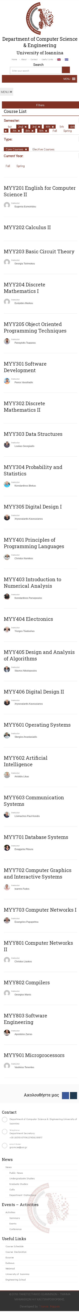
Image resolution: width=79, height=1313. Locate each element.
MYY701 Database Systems (36, 837)
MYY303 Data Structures (33, 434)
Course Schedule (15, 1246)
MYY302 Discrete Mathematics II (24, 406)
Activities (10, 1212)
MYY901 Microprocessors (34, 1055)
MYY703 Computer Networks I (40, 909)
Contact (34, 59)
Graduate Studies (18, 1183)
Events (12, 1223)
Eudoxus (10, 1262)
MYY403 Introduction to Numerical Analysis (32, 582)
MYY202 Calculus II (27, 227)
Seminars (14, 1217)
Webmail (10, 1268)
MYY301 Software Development (25, 366)
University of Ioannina (17, 1274)
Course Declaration (16, 1251)
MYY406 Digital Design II (34, 691)
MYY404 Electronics (28, 619)
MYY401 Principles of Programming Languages (34, 542)
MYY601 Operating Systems (37, 724)
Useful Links (47, 59)
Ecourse (10, 1257)
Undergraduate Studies (22, 1178)
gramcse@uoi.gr (18, 1147)
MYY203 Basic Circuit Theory (39, 251)
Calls (12, 1189)
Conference (15, 1229)
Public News (16, 1172)
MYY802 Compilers (27, 982)
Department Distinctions (22, 1194)
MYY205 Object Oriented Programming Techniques (35, 327)
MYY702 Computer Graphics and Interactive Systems (38, 873)
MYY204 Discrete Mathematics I (24, 287)
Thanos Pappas (49, 1306)
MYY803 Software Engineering (25, 1018)
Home (14, 59)
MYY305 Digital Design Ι (33, 506)
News (9, 1167)
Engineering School (16, 1279)
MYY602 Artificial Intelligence (26, 761)
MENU (5, 92)
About (23, 59)
